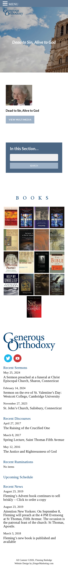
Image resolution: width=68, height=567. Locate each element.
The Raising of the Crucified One (26, 428)
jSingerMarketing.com (43, 563)
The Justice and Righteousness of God (30, 451)
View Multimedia (20, 119)
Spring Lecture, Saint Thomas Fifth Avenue (33, 440)
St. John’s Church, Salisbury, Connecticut (32, 408)
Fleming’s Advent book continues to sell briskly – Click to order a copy (31, 497)
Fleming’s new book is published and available (29, 540)
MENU (13, 4)
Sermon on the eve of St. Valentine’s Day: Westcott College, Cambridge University (32, 394)
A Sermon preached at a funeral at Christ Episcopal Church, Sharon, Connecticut (31, 379)
